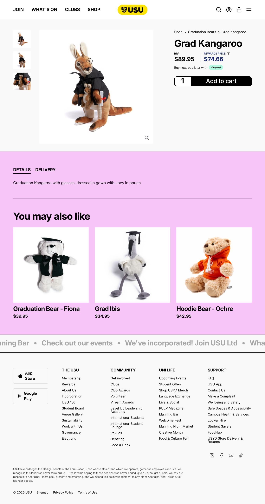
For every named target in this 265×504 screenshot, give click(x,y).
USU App (215, 384)
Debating (117, 439)
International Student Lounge (127, 425)
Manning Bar (168, 414)
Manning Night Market (176, 426)
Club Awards (120, 390)
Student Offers (170, 384)
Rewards (68, 384)
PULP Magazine (171, 408)
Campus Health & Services (228, 414)
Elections (69, 438)
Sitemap (42, 492)
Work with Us (72, 426)
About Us (69, 390)
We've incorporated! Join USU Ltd (178, 343)
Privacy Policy (63, 492)
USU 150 (68, 402)
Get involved (120, 378)
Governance (71, 432)
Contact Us (216, 390)
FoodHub (215, 432)
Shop (94, 9)
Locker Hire (217, 420)
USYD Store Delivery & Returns (225, 440)
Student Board (73, 408)
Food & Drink (120, 445)
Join (18, 9)
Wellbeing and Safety (224, 402)
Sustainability (72, 420)
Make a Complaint (221, 396)
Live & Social (169, 402)
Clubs (72, 9)
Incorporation (72, 396)
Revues (116, 433)
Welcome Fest (170, 420)
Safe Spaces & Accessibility (229, 408)
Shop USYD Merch (173, 390)
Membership (71, 378)
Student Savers (219, 426)
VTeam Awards (122, 402)
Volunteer (118, 396)
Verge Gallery (72, 414)
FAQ (211, 378)
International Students (128, 417)
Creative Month (171, 432)
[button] (50, 273)
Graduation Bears (202, 32)
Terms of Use (87, 492)
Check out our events (73, 343)
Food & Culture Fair (174, 438)
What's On (44, 9)
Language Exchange (174, 396)
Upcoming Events (172, 378)
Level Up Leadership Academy (126, 410)
